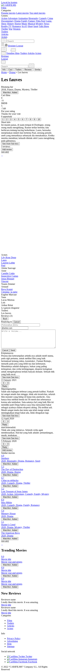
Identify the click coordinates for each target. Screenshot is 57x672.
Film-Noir (40, 21)
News (46, 23)
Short (30, 26)
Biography (33, 18)
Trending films (13, 53)
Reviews (28, 70)
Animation (23, 18)
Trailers (23, 53)
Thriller (4, 29)
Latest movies (22, 13)
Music (24, 23)
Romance (16, 26)
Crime (50, 18)
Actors (38, 53)
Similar (37, 70)
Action (4, 18)
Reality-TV (6, 26)
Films (9, 620)
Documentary (7, 21)
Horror (18, 23)
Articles (31, 53)
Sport (35, 26)
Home (4, 72)
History (10, 23)
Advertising (12, 641)
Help (9, 644)
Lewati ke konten (9, 2)
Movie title (6, 605)
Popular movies (8, 13)
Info (4, 70)
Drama (17, 21)
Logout (4, 59)
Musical (31, 23)
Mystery (39, 23)
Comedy (43, 18)
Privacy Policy (13, 638)
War (10, 29)
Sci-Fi (24, 26)
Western (16, 29)
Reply (4, 386)
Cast (10, 70)
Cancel (17, 322)
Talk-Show (44, 26)
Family (24, 21)
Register (5, 56)
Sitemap (10, 646)
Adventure (13, 18)
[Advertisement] (28, 189)
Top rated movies (37, 13)
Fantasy (31, 21)
